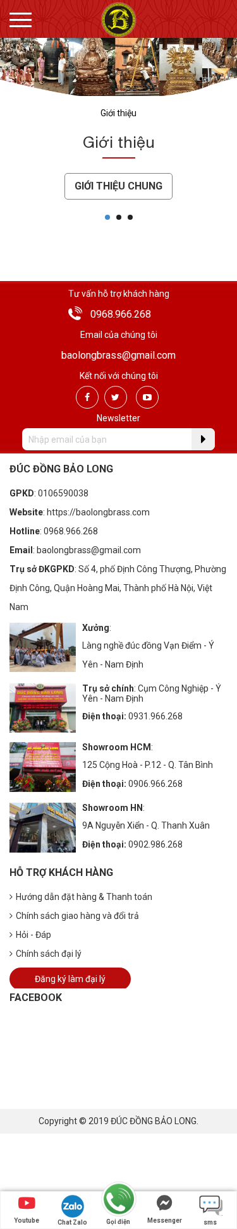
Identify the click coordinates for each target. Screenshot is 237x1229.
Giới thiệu (118, 113)
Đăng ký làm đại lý (70, 979)
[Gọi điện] (118, 1199)
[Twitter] (115, 397)
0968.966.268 (120, 314)
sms (210, 1222)
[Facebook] (87, 397)
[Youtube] (147, 397)
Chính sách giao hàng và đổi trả (77, 916)
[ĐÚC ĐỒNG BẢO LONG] (118, 19)
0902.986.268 (155, 844)
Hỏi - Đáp (33, 935)
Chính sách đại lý (49, 954)
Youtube (26, 1220)
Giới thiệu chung (118, 186)
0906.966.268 (155, 784)
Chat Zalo (72, 1222)
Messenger (164, 1220)
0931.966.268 (155, 716)
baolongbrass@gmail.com (118, 355)
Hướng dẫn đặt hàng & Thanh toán (84, 897)
